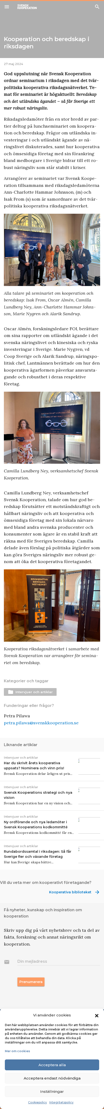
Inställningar (52, 1091)
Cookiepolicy (37, 1102)
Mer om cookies (17, 1051)
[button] (96, 1015)
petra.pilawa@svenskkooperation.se (41, 723)
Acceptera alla (52, 1065)
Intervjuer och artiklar (30, 692)
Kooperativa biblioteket (74, 892)
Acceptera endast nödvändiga (52, 1078)
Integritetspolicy (61, 1102)
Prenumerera (31, 982)
